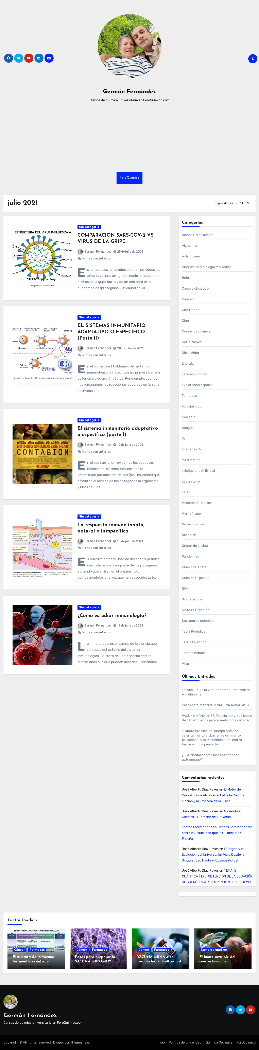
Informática (191, 460)
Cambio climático (195, 288)
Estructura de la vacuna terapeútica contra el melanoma (33, 961)
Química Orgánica (195, 578)
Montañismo (191, 513)
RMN (185, 589)
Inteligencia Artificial (198, 471)
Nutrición (189, 535)
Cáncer (187, 299)
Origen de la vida (195, 546)
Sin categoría (89, 227)
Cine (185, 321)
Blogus (58, 1042)
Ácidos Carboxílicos (197, 235)
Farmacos (189, 396)
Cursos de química (196, 331)
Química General (194, 567)
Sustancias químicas (198, 621)
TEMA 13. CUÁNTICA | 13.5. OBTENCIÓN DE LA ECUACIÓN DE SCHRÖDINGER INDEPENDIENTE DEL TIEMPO (217, 876)
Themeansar (79, 1042)
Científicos (190, 310)
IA (183, 438)
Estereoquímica (194, 374)
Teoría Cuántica (194, 642)
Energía (188, 363)
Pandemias (190, 556)
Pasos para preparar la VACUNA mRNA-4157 (215, 705)
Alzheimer (190, 246)
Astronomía (191, 256)
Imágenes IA (191, 449)
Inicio (161, 1042)
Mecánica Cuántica (197, 503)
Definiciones (192, 342)
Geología (188, 417)
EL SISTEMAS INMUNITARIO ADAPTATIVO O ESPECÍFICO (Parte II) (111, 332)
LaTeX (186, 492)
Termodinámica (194, 653)
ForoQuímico (130, 177)
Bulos (186, 278)
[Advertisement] (129, 137)
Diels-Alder (190, 353)
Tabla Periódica (194, 631)
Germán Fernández (129, 92)
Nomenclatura (193, 524)
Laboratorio (191, 481)
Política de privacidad (185, 1042)
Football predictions (197, 827)
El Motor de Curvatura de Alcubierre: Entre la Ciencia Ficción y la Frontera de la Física (213, 795)
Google (187, 428)
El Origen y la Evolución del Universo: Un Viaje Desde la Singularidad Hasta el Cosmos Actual (213, 855)
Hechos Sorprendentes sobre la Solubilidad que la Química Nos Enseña (217, 833)
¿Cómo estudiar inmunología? (111, 615)
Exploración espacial (197, 385)
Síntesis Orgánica (195, 610)
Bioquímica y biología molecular (206, 267)
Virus (186, 664)
